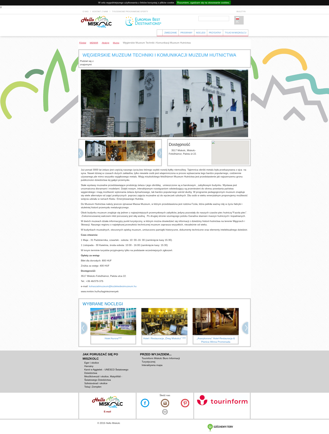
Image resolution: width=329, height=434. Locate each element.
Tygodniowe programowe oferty (130, 11)
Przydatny (215, 33)
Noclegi (200, 33)
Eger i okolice (91, 362)
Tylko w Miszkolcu (235, 33)
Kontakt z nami (100, 11)
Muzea (116, 43)
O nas (85, 11)
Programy (186, 33)
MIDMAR (94, 43)
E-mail (107, 411)
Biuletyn (241, 11)
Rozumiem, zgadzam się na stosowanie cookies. (203, 2)
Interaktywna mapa (152, 365)
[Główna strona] (96, 21)
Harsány (88, 366)
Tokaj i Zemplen (92, 386)
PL (237, 22)
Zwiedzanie (170, 33)
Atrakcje (105, 43)
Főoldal (82, 43)
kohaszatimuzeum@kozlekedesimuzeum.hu (113, 286)
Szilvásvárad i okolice (95, 383)
